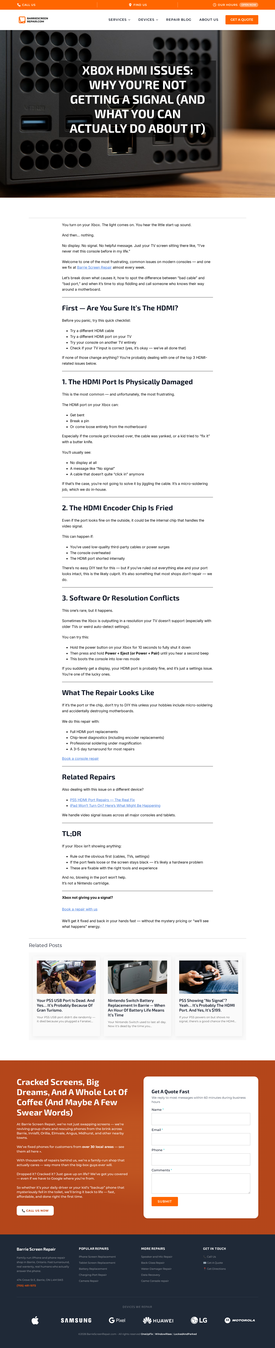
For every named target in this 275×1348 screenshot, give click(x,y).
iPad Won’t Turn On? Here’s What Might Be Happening (115, 805)
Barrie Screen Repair (94, 267)
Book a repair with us (79, 909)
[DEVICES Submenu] (158, 19)
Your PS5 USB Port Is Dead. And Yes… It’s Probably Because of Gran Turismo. (66, 1005)
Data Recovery (150, 1274)
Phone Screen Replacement (97, 1256)
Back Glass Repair (152, 1262)
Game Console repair (155, 1280)
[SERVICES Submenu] (130, 19)
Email (157, 1130)
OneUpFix (147, 1333)
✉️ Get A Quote (213, 1262)
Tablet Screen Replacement (97, 1262)
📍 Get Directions (214, 1268)
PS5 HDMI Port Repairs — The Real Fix (102, 800)
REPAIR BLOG (178, 20)
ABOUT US (208, 20)
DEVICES (146, 20)
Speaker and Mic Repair (156, 1256)
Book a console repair (80, 758)
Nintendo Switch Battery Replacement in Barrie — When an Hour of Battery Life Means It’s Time (136, 1007)
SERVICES (118, 20)
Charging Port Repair (93, 1274)
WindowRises (163, 1333)
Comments (162, 1170)
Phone (158, 1150)
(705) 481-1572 (26, 1285)
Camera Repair (88, 1280)
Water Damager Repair (156, 1268)
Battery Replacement (93, 1268)
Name (158, 1109)
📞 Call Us (209, 1256)
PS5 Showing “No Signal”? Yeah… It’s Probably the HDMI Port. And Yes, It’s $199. (207, 1005)
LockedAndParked (185, 1333)
